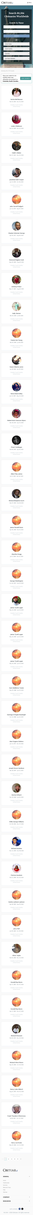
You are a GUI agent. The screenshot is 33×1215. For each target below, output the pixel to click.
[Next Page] (21, 1159)
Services (5, 1185)
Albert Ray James (16, 474)
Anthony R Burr (16, 287)
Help (4, 1189)
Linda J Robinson (16, 126)
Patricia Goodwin (16, 875)
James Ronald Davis (16, 527)
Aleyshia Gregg (16, 554)
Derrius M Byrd (16, 795)
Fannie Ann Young (16, 340)
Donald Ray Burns (16, 982)
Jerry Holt (16, 929)
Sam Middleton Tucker (16, 688)
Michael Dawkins (16, 848)
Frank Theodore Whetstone (16, 1116)
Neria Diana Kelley (16, 394)
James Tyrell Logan (16, 608)
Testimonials (6, 1182)
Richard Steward (16, 1036)
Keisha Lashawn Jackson (16, 902)
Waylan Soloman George (16, 233)
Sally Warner (16, 313)
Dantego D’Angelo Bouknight (16, 715)
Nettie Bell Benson (16, 99)
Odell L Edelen (16, 153)
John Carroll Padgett (16, 206)
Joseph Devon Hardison (16, 768)
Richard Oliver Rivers (16, 1062)
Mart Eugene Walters (16, 741)
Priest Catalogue (16, 447)
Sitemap (5, 1192)
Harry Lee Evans (16, 1143)
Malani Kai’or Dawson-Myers (16, 420)
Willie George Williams (16, 822)
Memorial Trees (7, 1187)
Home (4, 1180)
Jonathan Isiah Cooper (16, 180)
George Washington (16, 581)
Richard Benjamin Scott (16, 501)
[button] (16, 1176)
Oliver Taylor (16, 955)
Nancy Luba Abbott (16, 1089)
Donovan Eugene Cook (16, 260)
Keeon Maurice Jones (16, 367)
